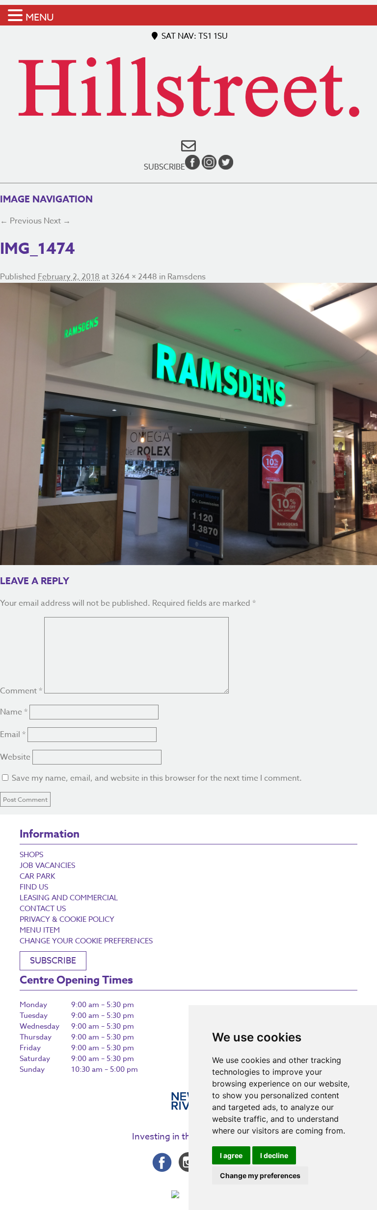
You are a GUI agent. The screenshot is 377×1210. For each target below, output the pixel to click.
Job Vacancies (47, 865)
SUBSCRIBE (53, 960)
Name (13, 712)
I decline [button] (274, 1155)
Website (15, 757)
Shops (31, 854)
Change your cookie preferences (86, 941)
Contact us (43, 908)
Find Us (34, 887)
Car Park (37, 876)
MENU (40, 17)
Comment (21, 691)
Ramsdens (186, 277)
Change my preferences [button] (260, 1175)
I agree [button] (231, 1155)
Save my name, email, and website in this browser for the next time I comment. (157, 778)
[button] (17, 16)
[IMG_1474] (188, 424)
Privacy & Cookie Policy (67, 919)
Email (13, 735)
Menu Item (40, 930)
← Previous (21, 221)
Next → (57, 221)
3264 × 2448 (134, 277)
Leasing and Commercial (69, 897)
